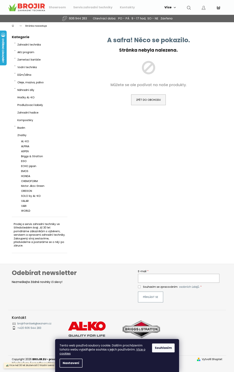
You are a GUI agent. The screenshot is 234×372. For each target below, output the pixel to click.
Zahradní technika (29, 44)
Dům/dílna (24, 75)
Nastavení (71, 363)
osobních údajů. (189, 287)
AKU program (25, 52)
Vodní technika (27, 67)
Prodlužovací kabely (30, 105)
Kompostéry (25, 120)
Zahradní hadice (27, 112)
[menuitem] (57, 7)
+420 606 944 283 (29, 328)
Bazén (21, 128)
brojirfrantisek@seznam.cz (34, 323)
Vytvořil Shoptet (212, 359)
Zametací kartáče (29, 59)
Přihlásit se (150, 297)
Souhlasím (163, 348)
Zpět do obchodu (148, 100)
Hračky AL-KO (26, 97)
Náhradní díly (25, 90)
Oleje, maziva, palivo (30, 82)
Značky (21, 135)
